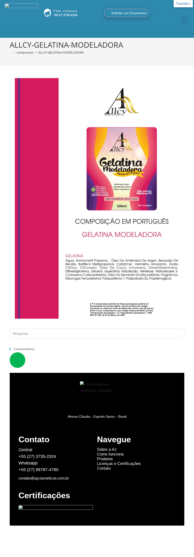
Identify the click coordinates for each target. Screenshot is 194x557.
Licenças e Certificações (119, 463)
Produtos (105, 459)
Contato (104, 468)
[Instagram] (178, 11)
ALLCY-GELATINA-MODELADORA (61, 52)
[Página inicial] (11, 52)
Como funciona (110, 454)
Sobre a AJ (106, 449)
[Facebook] (183, 11)
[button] (184, 20)
